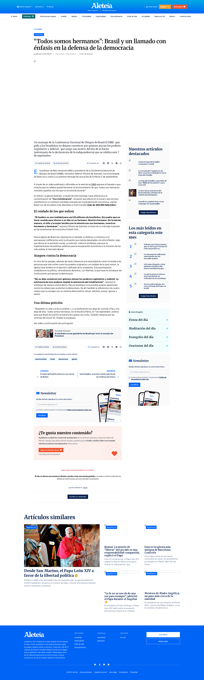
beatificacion (151, 574)
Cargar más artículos (148, 212)
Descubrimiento (116, 16)
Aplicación (101, 641)
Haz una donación (86, 672)
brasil (52, 359)
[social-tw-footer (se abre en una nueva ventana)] (104, 665)
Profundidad (86, 16)
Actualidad (146, 16)
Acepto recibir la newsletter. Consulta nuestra (65, 410)
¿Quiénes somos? (100, 672)
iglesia (74, 359)
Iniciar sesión (153, 7)
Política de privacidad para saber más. (79, 410)
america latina (41, 359)
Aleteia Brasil (71, 54)
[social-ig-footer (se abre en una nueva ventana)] (109, 665)
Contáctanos (123, 672)
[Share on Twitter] (112, 163)
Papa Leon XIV (159, 16)
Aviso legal (113, 672)
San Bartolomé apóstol (109, 10)
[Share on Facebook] (104, 163)
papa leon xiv (31, 527)
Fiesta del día (138, 320)
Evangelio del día (141, 337)
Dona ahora (178, 7)
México (172, 16)
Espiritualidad (101, 16)
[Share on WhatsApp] (121, 163)
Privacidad (133, 672)
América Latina (185, 16)
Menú (15, 16)
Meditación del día (142, 328)
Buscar (51, 7)
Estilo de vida (132, 16)
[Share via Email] (116, 163)
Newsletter (101, 637)
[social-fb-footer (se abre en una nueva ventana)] (100, 665)
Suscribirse (163, 634)
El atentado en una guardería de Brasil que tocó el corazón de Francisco (84, 334)
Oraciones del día (141, 346)
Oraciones (27, 16)
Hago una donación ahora (49, 450)
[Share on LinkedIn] (108, 163)
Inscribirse (42, 415)
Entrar (85, 488)
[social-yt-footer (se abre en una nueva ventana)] (95, 665)
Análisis (64, 16)
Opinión (74, 16)
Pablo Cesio (59, 54)
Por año (123, 637)
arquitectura (151, 527)
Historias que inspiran (48, 16)
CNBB (93, 184)
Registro (163, 7)
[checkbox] (37, 410)
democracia (63, 359)
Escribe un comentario (77, 497)
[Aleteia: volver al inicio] (102, 5)
